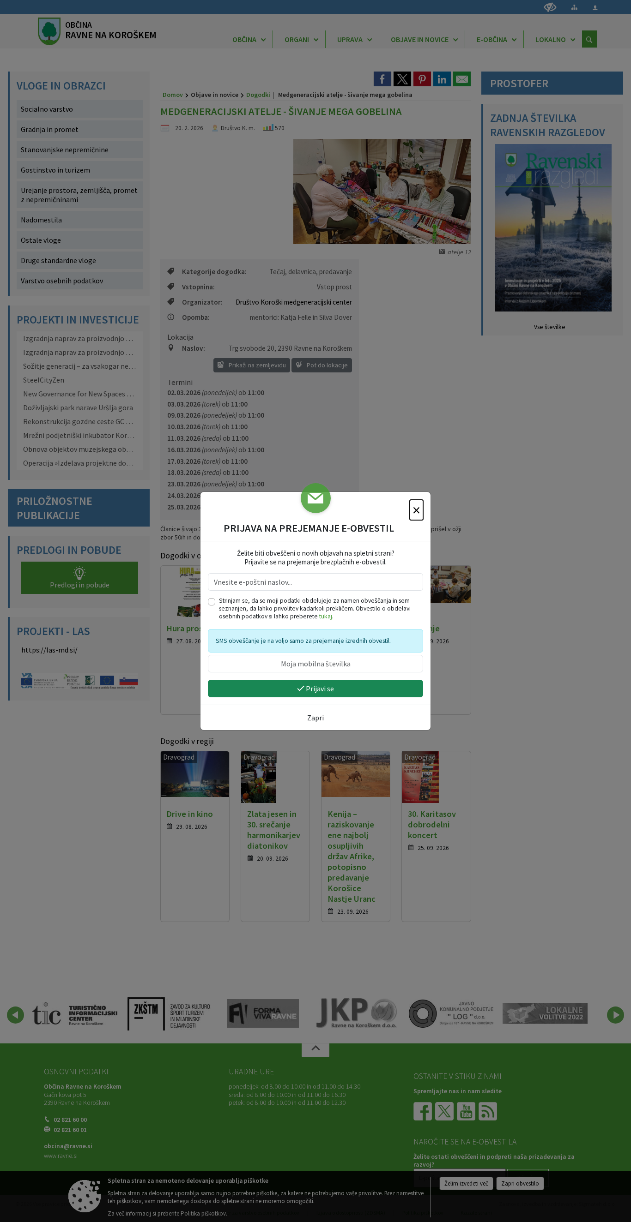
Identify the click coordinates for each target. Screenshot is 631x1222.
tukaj (325, 616)
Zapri (315, 717)
